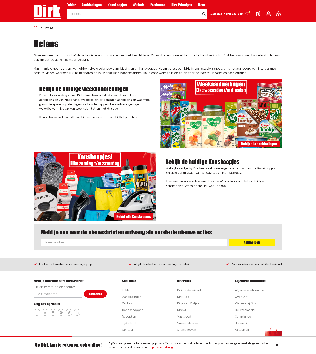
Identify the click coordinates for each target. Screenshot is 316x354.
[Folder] (259, 13)
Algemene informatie (249, 290)
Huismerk (241, 323)
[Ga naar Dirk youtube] (53, 312)
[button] (231, 14)
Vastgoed (184, 316)
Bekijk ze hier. (128, 117)
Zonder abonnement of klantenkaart (256, 264)
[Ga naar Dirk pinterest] (61, 312)
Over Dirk (241, 296)
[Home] (35, 28)
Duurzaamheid (245, 310)
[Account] (269, 13)
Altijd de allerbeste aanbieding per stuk (161, 264)
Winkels (138, 5)
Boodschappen (132, 310)
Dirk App (183, 296)
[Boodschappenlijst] (279, 13)
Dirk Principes (181, 5)
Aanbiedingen (92, 5)
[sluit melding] (277, 345)
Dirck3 (181, 310)
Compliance (243, 316)
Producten (157, 5)
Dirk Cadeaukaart (189, 290)
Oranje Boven (186, 329)
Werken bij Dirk (245, 303)
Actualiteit (242, 329)
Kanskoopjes (117, 5)
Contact (127, 329)
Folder (71, 5)
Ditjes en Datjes (188, 303)
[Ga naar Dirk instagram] (45, 312)
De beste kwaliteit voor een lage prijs (65, 264)
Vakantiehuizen (187, 323)
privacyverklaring (162, 347)
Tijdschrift (129, 323)
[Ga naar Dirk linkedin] (77, 312)
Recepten (129, 316)
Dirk (47, 11)
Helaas (49, 28)
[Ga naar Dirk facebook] (37, 312)
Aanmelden (252, 242)
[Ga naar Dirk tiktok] (69, 312)
